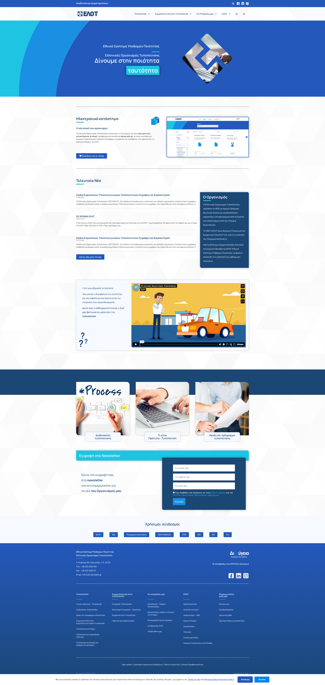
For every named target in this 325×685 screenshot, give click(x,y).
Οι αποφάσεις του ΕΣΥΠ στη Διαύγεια (231, 563)
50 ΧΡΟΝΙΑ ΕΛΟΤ (85, 216)
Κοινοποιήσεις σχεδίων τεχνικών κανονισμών (161, 613)
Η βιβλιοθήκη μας (155, 631)
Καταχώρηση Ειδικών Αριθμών (160, 620)
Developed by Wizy (241, 673)
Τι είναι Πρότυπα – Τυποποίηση (89, 604)
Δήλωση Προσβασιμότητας (192, 664)
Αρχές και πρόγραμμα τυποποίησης (90, 615)
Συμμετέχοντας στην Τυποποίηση (171, 13)
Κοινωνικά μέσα (225, 615)
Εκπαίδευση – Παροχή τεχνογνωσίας (157, 605)
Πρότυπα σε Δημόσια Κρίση (123, 621)
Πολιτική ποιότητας (172, 664)
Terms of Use (194, 679)
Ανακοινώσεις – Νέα (191, 615)
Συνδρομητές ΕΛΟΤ (155, 626)
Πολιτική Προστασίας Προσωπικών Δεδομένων (196, 495)
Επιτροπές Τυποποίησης (122, 604)
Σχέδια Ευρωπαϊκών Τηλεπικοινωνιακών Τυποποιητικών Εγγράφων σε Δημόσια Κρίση (123, 194)
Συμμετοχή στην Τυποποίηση (123, 615)
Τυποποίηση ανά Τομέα (85, 629)
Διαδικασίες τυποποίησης (87, 609)
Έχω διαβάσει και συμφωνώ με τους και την (203, 493)
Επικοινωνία (224, 604)
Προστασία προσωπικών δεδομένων (148, 664)
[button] (233, 4)
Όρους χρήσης (218, 492)
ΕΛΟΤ (224, 13)
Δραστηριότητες (190, 604)
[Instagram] (247, 3)
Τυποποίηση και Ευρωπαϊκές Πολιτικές (88, 635)
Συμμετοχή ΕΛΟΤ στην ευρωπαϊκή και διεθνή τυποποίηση (90, 622)
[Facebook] (238, 3)
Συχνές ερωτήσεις (190, 637)
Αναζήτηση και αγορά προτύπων (92, 3)
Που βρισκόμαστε (226, 609)
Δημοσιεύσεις (189, 626)
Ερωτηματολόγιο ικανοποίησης (232, 621)
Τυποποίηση (140, 13)
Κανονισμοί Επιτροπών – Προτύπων (126, 609)
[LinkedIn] (242, 3)
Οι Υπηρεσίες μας (205, 13)
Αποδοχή (245, 679)
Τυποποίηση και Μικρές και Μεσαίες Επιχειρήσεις (87, 643)
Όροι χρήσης (127, 664)
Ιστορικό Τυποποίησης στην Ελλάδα (197, 643)
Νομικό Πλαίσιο (189, 621)
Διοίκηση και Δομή (190, 609)
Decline (261, 679)
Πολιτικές (187, 632)
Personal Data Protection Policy (219, 679)
